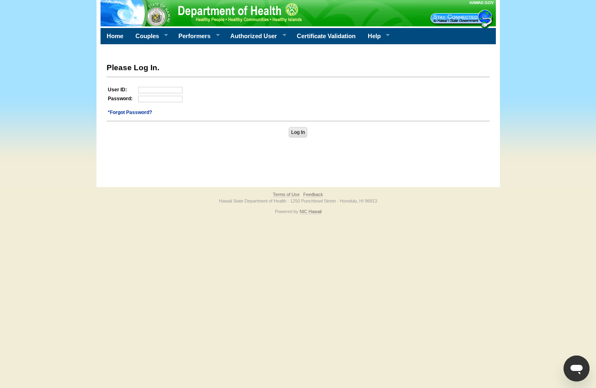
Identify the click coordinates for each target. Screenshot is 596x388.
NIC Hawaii (311, 211)
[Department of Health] (259, 13)
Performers (191, 36)
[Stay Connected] (462, 19)
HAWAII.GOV (482, 2)
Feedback (313, 194)
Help (371, 36)
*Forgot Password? (130, 112)
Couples (144, 36)
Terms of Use (286, 194)
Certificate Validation (326, 35)
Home (115, 35)
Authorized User (250, 36)
